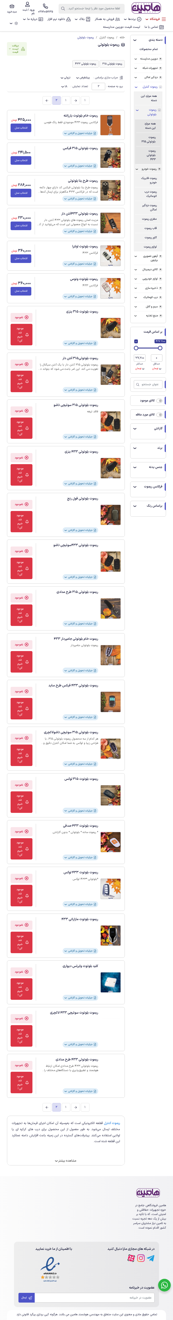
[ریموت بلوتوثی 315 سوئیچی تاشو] (110, 421)
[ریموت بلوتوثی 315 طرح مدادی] (110, 608)
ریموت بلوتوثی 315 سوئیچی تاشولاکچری (71, 732)
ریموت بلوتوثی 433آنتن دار (79, 213)
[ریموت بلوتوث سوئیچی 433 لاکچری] (110, 1029)
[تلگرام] (151, 1258)
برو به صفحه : (114, 86)
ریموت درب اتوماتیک (150, 194)
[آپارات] (131, 1258)
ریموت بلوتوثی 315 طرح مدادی (77, 592)
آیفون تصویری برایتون (150, 258)
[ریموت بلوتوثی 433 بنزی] (110, 468)
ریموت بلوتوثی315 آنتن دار (80, 358)
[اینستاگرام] (141, 1258)
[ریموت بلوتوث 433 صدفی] (110, 842)
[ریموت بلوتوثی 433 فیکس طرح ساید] (110, 702)
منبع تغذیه (152, 316)
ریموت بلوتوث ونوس (84, 279)
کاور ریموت (151, 237)
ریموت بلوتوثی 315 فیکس (80, 148)
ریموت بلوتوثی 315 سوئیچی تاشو (76, 405)
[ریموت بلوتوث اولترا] (110, 256)
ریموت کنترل (150, 87)
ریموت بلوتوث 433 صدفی (80, 826)
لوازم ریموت (150, 247)
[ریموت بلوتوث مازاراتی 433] (110, 935)
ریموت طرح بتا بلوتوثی (83, 181)
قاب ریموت (150, 228)
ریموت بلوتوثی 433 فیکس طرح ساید (73, 685)
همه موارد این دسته (149, 98)
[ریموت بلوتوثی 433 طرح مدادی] (110, 1076)
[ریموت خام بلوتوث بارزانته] (110, 125)
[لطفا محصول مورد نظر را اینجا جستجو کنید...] (63, 9)
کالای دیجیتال (150, 269)
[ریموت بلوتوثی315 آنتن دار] (110, 374)
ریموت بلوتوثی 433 (151, 155)
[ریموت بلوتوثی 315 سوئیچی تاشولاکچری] (110, 748)
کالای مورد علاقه (145, 415)
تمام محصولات (148, 49)
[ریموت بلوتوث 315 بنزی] (110, 328)
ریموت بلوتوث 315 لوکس (81, 779)
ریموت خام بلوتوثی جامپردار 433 (76, 639)
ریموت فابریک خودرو (149, 180)
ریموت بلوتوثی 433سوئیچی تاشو (75, 545)
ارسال (24, 1298)
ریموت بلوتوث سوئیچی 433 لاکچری (74, 1012)
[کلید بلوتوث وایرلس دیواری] (110, 982)
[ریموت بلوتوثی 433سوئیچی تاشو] (110, 561)
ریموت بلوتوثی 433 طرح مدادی (77, 1059)
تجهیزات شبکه (150, 68)
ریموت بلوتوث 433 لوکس (81, 872)
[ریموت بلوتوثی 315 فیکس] (110, 158)
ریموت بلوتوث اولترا (85, 246)
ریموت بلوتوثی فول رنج (82, 498)
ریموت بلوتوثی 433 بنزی (81, 451)
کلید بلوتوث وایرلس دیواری (80, 966)
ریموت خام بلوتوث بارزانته (81, 115)
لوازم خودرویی (150, 279)
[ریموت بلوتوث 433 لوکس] (110, 889)
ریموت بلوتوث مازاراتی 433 (79, 919)
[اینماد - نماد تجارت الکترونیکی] (50, 1269)
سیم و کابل (152, 307)
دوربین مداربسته (149, 59)
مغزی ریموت (149, 219)
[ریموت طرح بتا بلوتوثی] (110, 190)
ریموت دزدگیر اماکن (149, 207)
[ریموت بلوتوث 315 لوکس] (110, 795)
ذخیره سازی (151, 288)
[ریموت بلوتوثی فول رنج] (110, 515)
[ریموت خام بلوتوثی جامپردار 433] (110, 655)
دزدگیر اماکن (151, 77)
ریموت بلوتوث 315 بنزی (82, 311)
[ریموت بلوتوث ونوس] (110, 288)
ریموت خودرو (149, 169)
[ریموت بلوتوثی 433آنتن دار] (110, 223)
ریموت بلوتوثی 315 (148, 139)
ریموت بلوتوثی (152, 112)
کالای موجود (147, 401)
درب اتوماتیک (150, 297)
